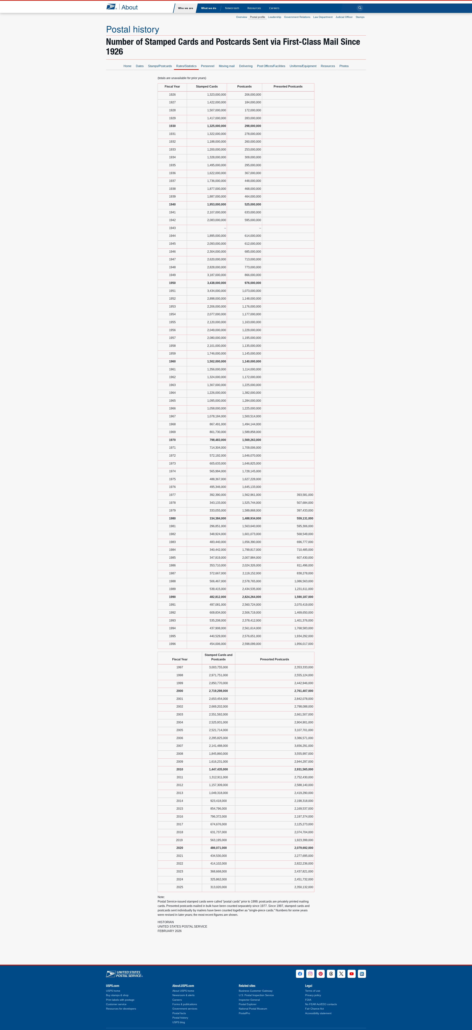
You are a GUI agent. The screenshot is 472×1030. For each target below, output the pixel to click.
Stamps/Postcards (160, 66)
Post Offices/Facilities (271, 66)
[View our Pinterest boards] (321, 974)
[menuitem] (185, 8)
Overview (241, 16)
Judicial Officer (344, 16)
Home (127, 66)
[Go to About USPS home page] (124, 973)
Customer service (116, 1004)
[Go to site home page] (124, 7)
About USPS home (183, 990)
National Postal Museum (253, 1008)
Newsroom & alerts (183, 995)
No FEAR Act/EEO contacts (321, 1004)
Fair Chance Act (314, 1008)
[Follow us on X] (341, 974)
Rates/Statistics (186, 66)
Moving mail (227, 66)
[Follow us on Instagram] (310, 974)
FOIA (308, 999)
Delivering (246, 66)
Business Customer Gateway (256, 990)
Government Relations (297, 16)
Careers (177, 999)
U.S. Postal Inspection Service (256, 995)
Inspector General (249, 999)
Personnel (207, 66)
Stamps (360, 16)
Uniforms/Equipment (303, 66)
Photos (344, 66)
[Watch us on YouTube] (352, 974)
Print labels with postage (120, 999)
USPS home (113, 990)
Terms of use (312, 990)
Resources (328, 66)
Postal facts (179, 1013)
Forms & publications (184, 1004)
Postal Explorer (247, 1004)
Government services (184, 1008)
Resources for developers (121, 1008)
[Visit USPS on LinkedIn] (362, 974)
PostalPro (244, 1013)
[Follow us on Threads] (331, 974)
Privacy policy (313, 995)
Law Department (323, 16)
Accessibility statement (318, 1013)
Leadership (274, 16)
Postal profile (257, 16)
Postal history (132, 28)
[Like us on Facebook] (300, 974)
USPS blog (178, 1022)
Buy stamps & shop (117, 995)
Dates (140, 66)
